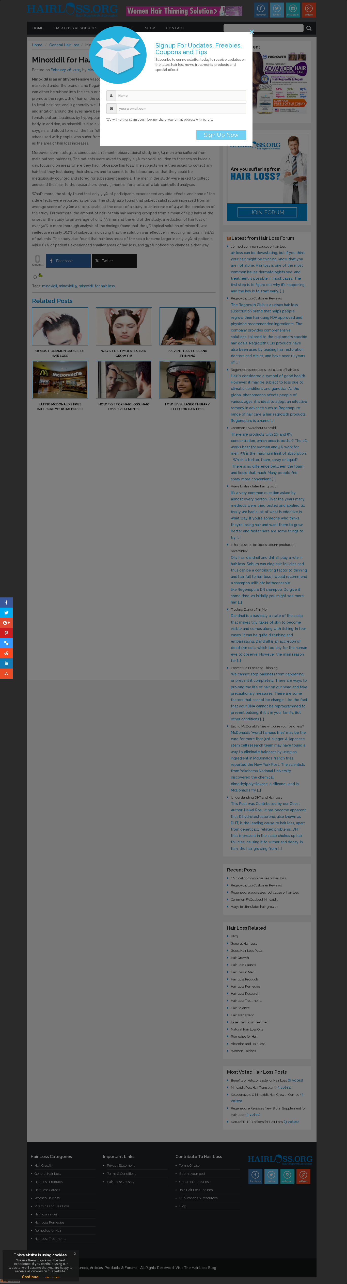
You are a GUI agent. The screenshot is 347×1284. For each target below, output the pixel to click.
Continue (30, 1277)
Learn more (51, 1277)
